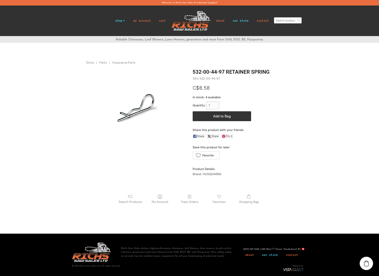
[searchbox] (288, 20)
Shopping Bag (249, 202)
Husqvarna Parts (123, 62)
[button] (206, 155)
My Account (160, 202)
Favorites (219, 202)
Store (90, 62)
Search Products (130, 202)
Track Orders (189, 202)
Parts (103, 62)
